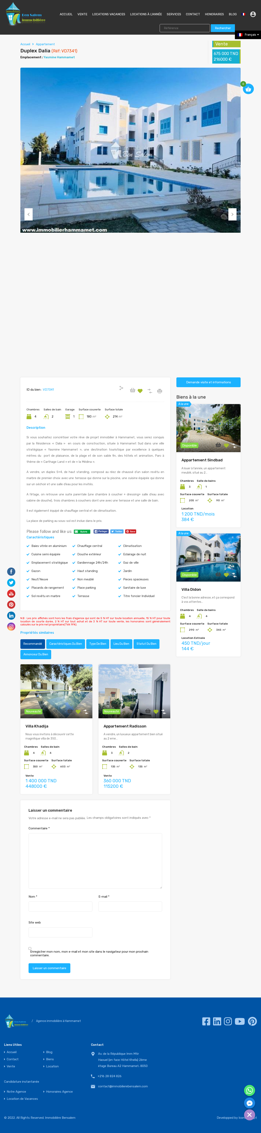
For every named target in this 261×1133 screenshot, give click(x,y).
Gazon (35, 571)
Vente (11, 1066)
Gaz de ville (131, 562)
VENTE (82, 14)
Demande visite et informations (208, 382)
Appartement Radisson (125, 726)
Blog (49, 1052)
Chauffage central (89, 546)
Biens (50, 1059)
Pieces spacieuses (136, 579)
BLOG (233, 14)
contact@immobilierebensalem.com (123, 1086)
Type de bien (97, 644)
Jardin (127, 571)
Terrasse (83, 596)
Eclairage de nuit (134, 554)
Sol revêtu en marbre (45, 596)
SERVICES (174, 14)
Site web (35, 922)
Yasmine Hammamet (59, 57)
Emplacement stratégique (49, 562)
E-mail (103, 896)
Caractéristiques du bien (65, 644)
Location (52, 1066)
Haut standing (87, 571)
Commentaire (39, 828)
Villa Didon (191, 589)
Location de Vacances (22, 1098)
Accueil (25, 44)
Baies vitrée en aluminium (49, 546)
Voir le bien (56, 707)
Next (232, 214)
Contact (13, 1059)
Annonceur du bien (35, 654)
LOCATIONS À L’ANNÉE (146, 14)
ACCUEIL (66, 14)
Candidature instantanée (21, 1081)
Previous (28, 214)
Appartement (45, 44)
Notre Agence (16, 1091)
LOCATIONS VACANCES (108, 14)
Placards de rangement (47, 588)
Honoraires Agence (59, 1091)
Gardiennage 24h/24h (92, 562)
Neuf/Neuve (39, 579)
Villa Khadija (36, 726)
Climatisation (132, 546)
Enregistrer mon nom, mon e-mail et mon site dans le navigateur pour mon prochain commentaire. (89, 953)
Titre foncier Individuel (139, 596)
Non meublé (85, 579)
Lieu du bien (121, 644)
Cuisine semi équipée (45, 554)
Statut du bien (146, 644)
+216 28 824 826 (110, 1076)
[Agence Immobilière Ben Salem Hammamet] (25, 24)
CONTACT (193, 14)
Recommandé (32, 644)
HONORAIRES (214, 14)
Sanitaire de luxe (134, 588)
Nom (33, 896)
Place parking (86, 588)
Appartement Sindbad (202, 460)
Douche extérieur (89, 554)
